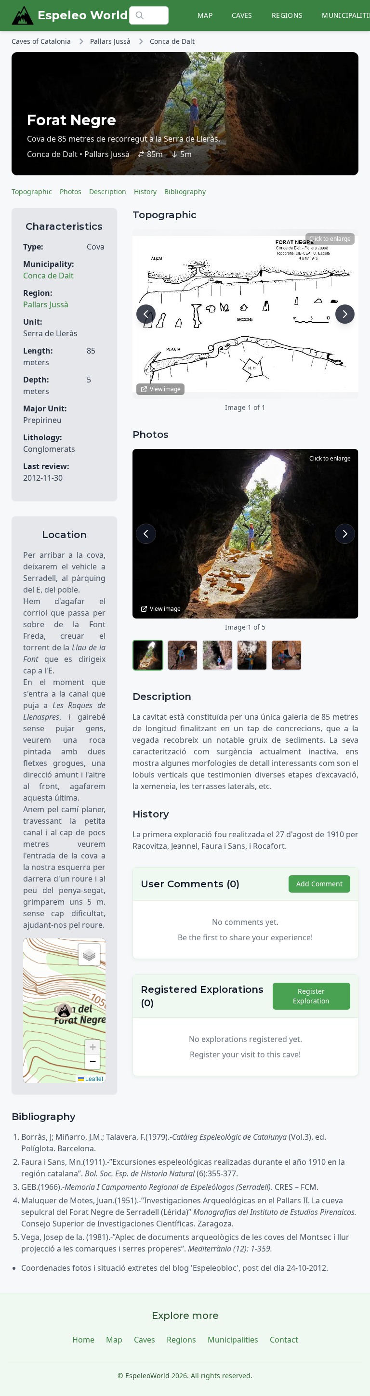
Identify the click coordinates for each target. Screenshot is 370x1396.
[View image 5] (286, 655)
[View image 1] (147, 655)
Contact (284, 1339)
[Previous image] (146, 314)
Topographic (32, 191)
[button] (64, 1010)
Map (205, 15)
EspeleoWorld (147, 1375)
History (145, 191)
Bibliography (185, 191)
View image (165, 389)
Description (107, 191)
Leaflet (93, 1078)
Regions (287, 15)
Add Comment (319, 883)
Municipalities (233, 1339)
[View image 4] (252, 655)
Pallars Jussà (110, 41)
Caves (242, 15)
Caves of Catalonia (41, 41)
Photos (70, 191)
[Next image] (345, 314)
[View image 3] (217, 655)
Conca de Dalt (172, 41)
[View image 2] (182, 655)
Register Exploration (311, 996)
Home (83, 1339)
